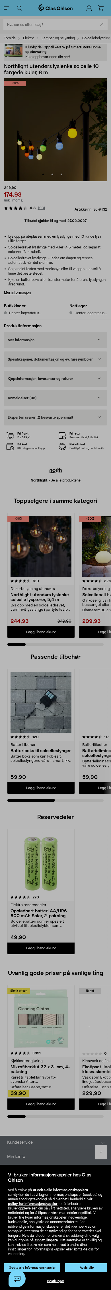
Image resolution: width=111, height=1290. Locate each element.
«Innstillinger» (46, 1240)
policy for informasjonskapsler (32, 1203)
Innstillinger (55, 1281)
